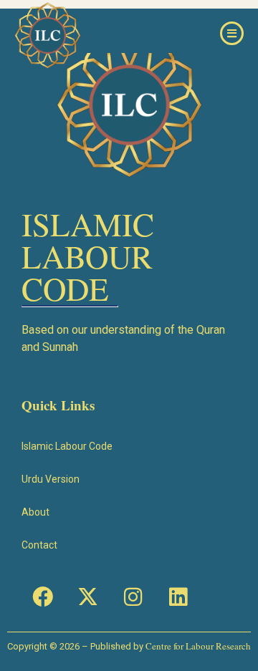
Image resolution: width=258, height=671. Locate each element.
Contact (39, 545)
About (35, 512)
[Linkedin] (178, 596)
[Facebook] (42, 596)
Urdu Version (51, 479)
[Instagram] (132, 596)
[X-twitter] (87, 596)
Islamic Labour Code (67, 446)
